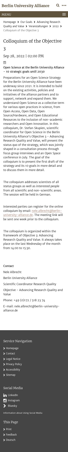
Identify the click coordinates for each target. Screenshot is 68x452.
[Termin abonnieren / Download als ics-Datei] (34, 62)
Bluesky (12, 405)
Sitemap (10, 374)
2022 (55, 26)
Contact (10, 353)
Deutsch (11, 439)
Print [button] (9, 429)
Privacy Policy (14, 364)
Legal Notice (13, 358)
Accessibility (13, 369)
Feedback (11, 434)
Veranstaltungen (38, 26)
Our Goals (26, 22)
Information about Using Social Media (22, 413)
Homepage (9, 22)
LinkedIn (13, 395)
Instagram (14, 400)
